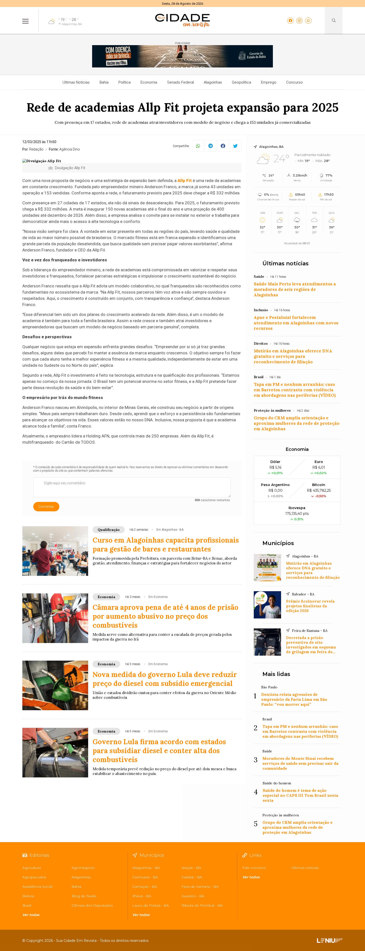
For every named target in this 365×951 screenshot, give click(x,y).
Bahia (104, 82)
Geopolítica (241, 82)
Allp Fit (185, 180)
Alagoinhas (213, 82)
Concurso (294, 82)
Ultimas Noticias (76, 82)
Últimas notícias (285, 263)
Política (124, 82)
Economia (149, 82)
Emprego (268, 82)
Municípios (278, 543)
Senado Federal (180, 82)
